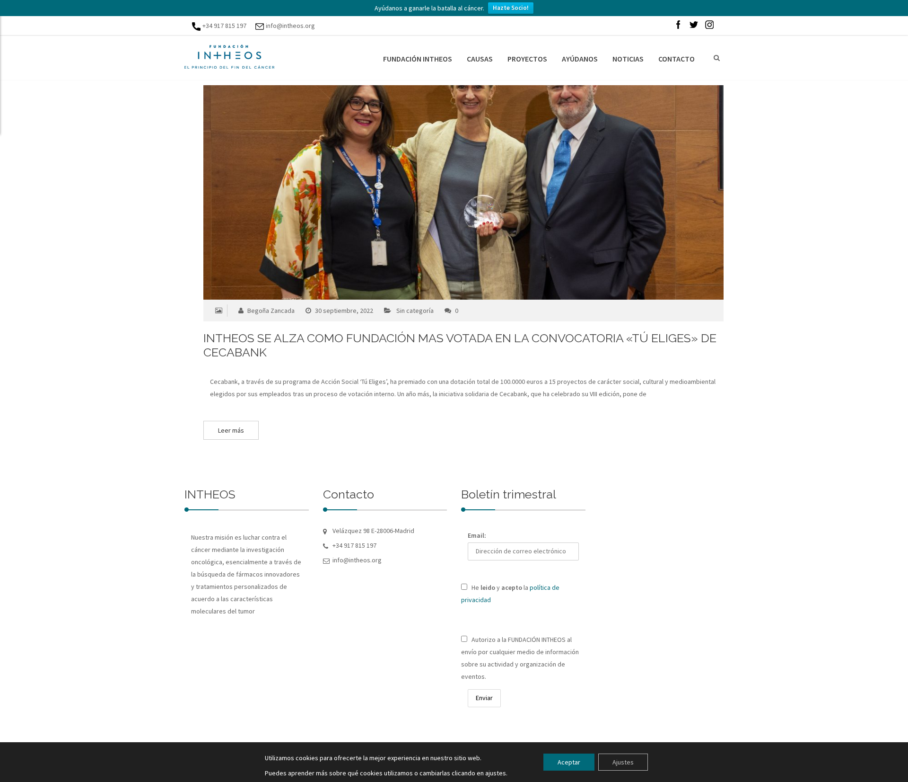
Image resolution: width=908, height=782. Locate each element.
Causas (480, 58)
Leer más (231, 430)
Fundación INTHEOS (417, 58)
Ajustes (623, 762)
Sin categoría (415, 310)
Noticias (628, 58)
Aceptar (569, 762)
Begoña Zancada (270, 310)
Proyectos (527, 58)
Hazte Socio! (511, 8)
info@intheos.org (290, 25)
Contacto (676, 58)
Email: (477, 535)
